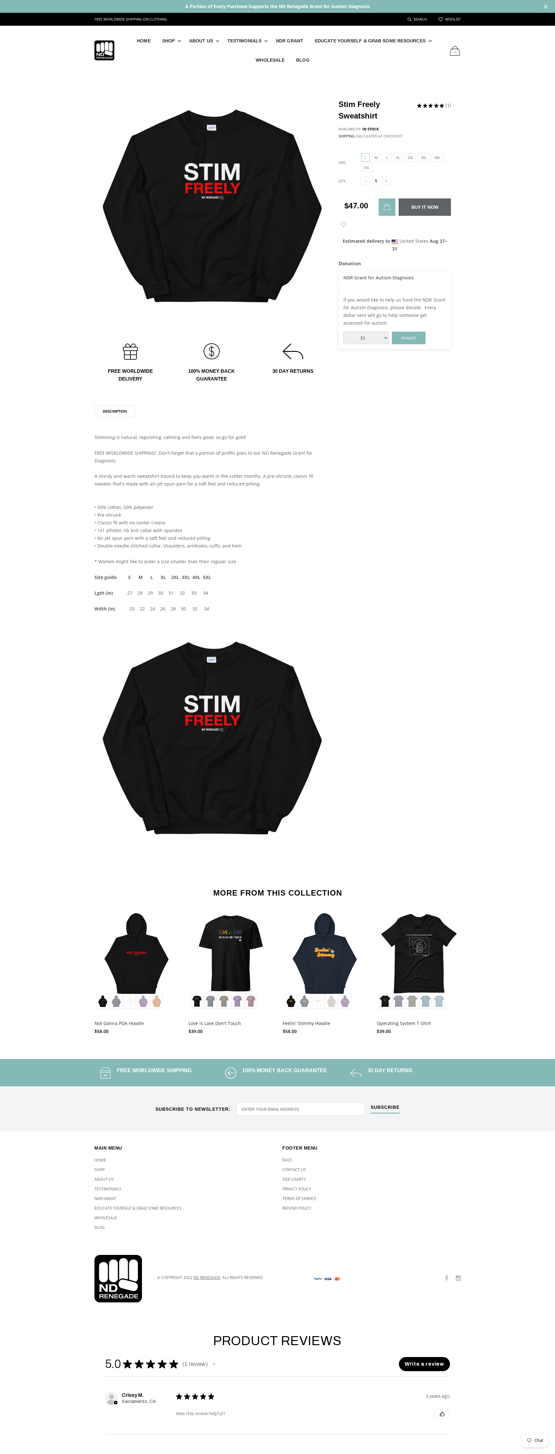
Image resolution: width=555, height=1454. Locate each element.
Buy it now (424, 207)
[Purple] (143, 1001)
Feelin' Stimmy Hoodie (306, 1023)
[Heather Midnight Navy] (398, 1001)
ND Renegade (206, 1277)
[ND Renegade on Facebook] (446, 1278)
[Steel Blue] (439, 1001)
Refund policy (296, 1208)
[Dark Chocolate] (224, 1001)
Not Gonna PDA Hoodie (119, 1023)
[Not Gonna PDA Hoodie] (136, 961)
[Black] (103, 1001)
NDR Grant (289, 40)
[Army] (412, 1001)
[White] (130, 1001)
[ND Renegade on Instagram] (458, 1278)
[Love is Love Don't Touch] (231, 961)
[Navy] (210, 1001)
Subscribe (385, 1107)
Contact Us (294, 1169)
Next (474, 970)
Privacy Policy (296, 1189)
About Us (201, 40)
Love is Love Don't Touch (215, 1023)
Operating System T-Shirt (404, 1023)
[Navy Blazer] (116, 1001)
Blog (302, 60)
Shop (168, 40)
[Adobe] (157, 1001)
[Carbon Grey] (331, 1001)
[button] (214, 1364)
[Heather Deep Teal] (425, 1001)
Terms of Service (299, 1198)
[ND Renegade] (120, 1278)
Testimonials (244, 40)
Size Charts (294, 1179)
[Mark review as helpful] (442, 1414)
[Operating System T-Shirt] (419, 961)
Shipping (347, 136)
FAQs (287, 1160)
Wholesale (270, 60)
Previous (81, 970)
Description (115, 411)
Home (143, 40)
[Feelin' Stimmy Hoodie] (325, 961)
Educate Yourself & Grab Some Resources (370, 40)
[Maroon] (251, 1001)
